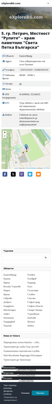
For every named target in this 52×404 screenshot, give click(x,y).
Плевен (31, 274)
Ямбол (30, 325)
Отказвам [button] (25, 393)
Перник (8, 325)
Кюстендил (10, 310)
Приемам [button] (40, 393)
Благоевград (10, 274)
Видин (7, 290)
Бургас (7, 278)
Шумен (31, 321)
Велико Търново (12, 286)
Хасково (31, 317)
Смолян (31, 298)
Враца (7, 294)
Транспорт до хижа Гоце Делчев (21, 346)
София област (35, 306)
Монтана (9, 317)
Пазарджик (9, 321)
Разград (31, 282)
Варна (7, 282)
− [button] (5, 136)
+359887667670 (40, 69)
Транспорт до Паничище (17, 359)
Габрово (8, 298)
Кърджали (9, 306)
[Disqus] (26, 212)
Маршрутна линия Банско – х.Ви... (22, 342)
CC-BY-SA (47, 168)
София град (33, 302)
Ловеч (7, 314)
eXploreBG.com (10, 3)
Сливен (31, 294)
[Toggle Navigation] (48, 3)
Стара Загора (34, 310)
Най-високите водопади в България (23, 355)
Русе (29, 286)
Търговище (33, 314)
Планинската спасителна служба (21, 351)
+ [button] (5, 132)
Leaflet (16, 168)
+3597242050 (26, 69)
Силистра (32, 290)
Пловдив (31, 278)
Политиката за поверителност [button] (10, 398)
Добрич (7, 302)
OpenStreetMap (31, 168)
